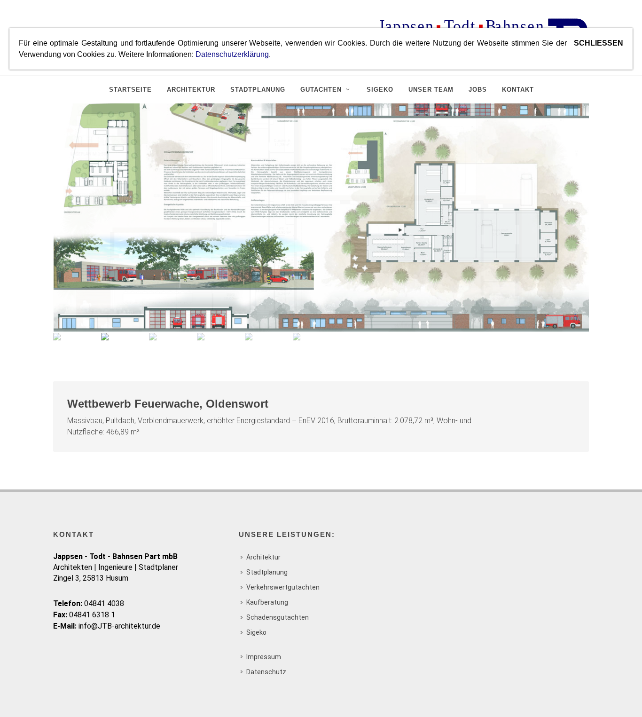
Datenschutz (266, 672)
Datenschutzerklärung (232, 54)
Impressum (263, 657)
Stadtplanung (267, 572)
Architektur (263, 557)
